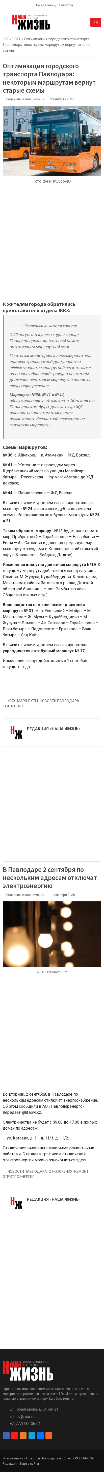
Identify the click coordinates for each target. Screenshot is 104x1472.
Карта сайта (29, 1463)
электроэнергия (18, 1177)
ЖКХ (16, 39)
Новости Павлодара (59, 701)
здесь (81, 1160)
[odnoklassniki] (23, 1435)
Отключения (60, 1171)
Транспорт (13, 706)
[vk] (40, 1435)
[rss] (48, 1435)
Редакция (10, 1463)
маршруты (27, 701)
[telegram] (32, 1435)
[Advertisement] (52, 245)
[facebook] (6, 1435)
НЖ (6, 39)
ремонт (81, 1171)
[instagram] (14, 1435)
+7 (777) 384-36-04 (25, 1424)
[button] (6, 23)
